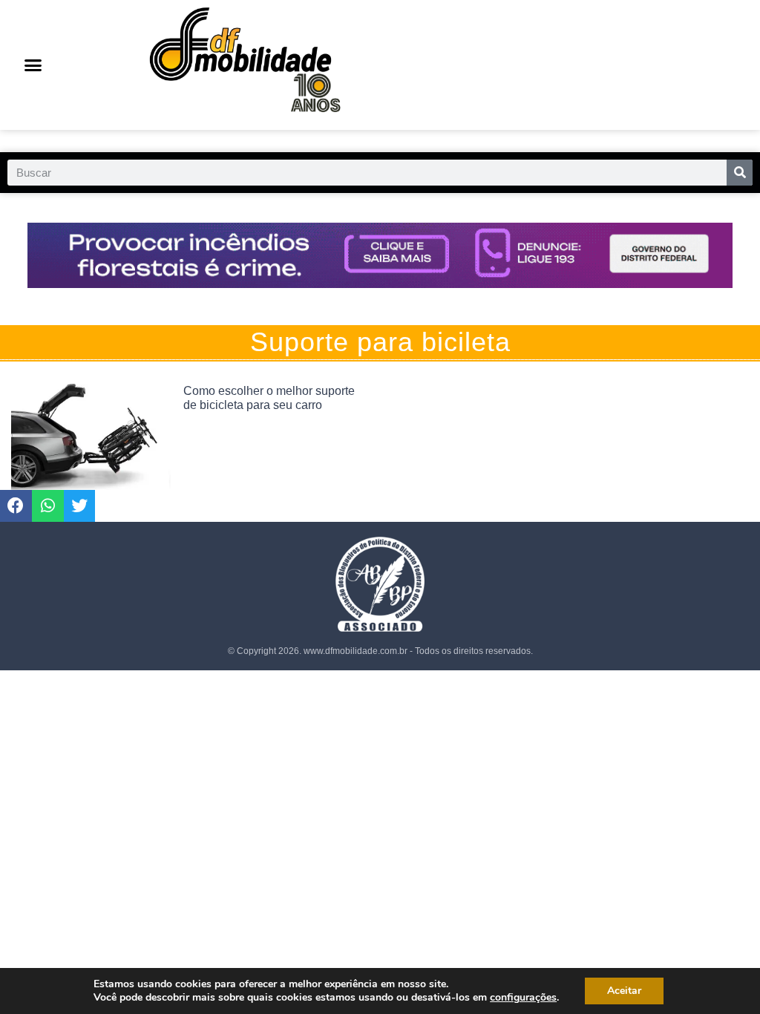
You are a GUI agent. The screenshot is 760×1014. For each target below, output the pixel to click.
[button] (33, 65)
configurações (523, 997)
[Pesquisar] (740, 173)
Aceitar (624, 991)
